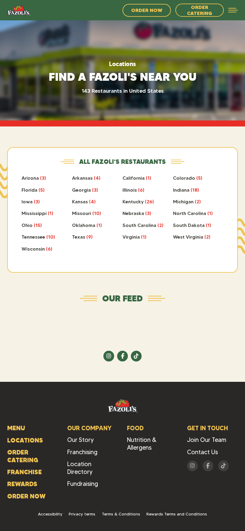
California (136, 178)
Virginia (134, 237)
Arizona (34, 178)
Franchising (82, 452)
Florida (33, 190)
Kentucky (138, 202)
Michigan (187, 202)
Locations (25, 440)
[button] (233, 10)
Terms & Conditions (121, 514)
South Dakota (192, 225)
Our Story (80, 439)
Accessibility (50, 514)
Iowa (31, 202)
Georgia (85, 190)
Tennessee (38, 237)
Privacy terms (82, 514)
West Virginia (191, 237)
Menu (16, 428)
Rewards (22, 484)
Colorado (187, 178)
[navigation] (18, 10)
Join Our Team (206, 439)
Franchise (24, 472)
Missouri (86, 213)
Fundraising (82, 483)
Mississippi (37, 213)
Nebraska (136, 213)
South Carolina (142, 225)
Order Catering (199, 10)
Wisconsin (37, 249)
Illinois (133, 190)
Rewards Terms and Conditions (176, 514)
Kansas (84, 202)
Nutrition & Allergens (142, 443)
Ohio (32, 225)
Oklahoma (87, 225)
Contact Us (202, 452)
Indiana (186, 190)
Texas (82, 237)
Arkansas (86, 178)
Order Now (146, 10)
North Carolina (193, 213)
